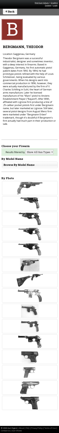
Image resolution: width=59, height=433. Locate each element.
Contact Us (5, 430)
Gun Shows (17, 430)
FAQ (27, 428)
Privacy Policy (36, 428)
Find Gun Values (42, 3)
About (21, 428)
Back (10, 11)
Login (55, 5)
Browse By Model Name (19, 164)
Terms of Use (50, 428)
